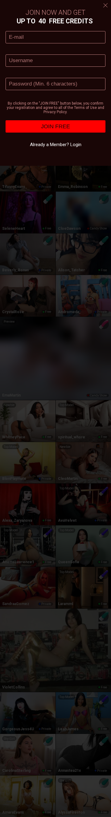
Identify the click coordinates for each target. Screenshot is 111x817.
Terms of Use (85, 108)
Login (75, 144)
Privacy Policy (55, 112)
